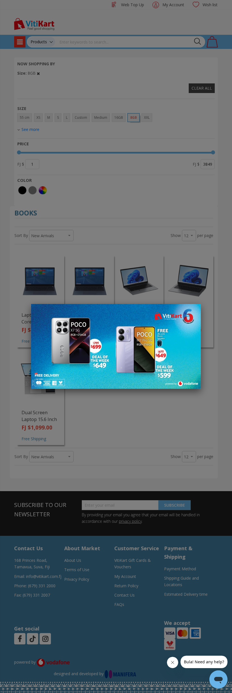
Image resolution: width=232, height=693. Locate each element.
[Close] (193, 311)
